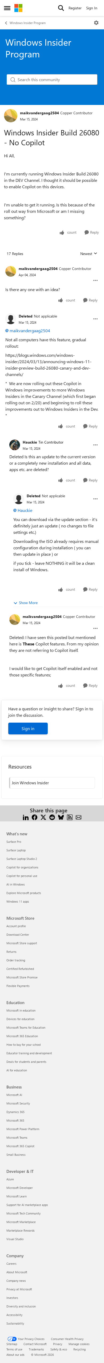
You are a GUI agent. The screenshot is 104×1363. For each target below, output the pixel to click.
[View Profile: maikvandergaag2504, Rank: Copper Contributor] (10, 115)
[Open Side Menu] (7, 8)
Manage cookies (79, 1344)
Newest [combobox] (88, 253)
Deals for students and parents (26, 1062)
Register (75, 7)
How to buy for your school (23, 1045)
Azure (10, 1179)
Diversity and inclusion (21, 1306)
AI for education (16, 1070)
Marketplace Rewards (20, 1230)
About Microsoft (16, 1272)
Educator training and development (29, 1053)
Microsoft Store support (21, 943)
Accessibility (14, 1315)
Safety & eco (58, 1349)
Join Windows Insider (30, 782)
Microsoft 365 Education (22, 1036)
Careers (11, 1264)
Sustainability (15, 1323)
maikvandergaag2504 (39, 112)
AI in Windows (15, 884)
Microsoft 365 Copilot (20, 1146)
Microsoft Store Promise (22, 977)
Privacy (57, 1344)
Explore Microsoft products (23, 893)
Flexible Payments (18, 986)
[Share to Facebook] (34, 817)
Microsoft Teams (16, 1137)
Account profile (16, 926)
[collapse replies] (52, 264)
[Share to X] (43, 817)
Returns (11, 952)
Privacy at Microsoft (19, 1289)
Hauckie (30, 442)
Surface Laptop (16, 850)
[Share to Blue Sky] (61, 817)
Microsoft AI (14, 1095)
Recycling (79, 1349)
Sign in (28, 728)
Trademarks (36, 1349)
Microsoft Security (18, 1103)
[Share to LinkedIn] (26, 817)
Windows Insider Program (28, 23)
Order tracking (15, 960)
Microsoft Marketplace (21, 1222)
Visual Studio (14, 1239)
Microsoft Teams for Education (25, 1027)
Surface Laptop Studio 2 (21, 859)
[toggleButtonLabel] (96, 22)
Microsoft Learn (16, 1196)
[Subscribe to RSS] (70, 817)
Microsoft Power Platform (22, 1129)
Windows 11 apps (17, 901)
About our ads (15, 1355)
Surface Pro (13, 842)
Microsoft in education (20, 1010)
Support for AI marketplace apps (27, 1205)
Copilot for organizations (22, 867)
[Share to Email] (78, 817)
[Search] (61, 8)
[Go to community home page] (18, 8)
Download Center (17, 935)
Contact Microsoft (35, 1344)
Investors (12, 1298)
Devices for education (20, 1019)
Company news (16, 1281)
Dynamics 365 (15, 1112)
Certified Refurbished (20, 969)
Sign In (91, 7)
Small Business (16, 1155)
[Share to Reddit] (52, 817)
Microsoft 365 (15, 1120)
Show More (28, 602)
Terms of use (14, 1349)
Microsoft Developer (19, 1188)
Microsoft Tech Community (23, 1213)
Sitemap (11, 1344)
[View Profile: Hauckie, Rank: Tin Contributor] (14, 445)
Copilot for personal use (21, 876)
